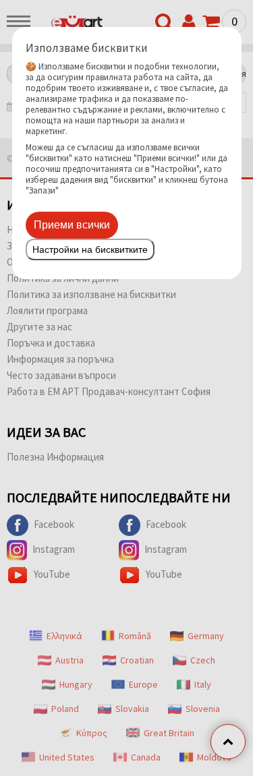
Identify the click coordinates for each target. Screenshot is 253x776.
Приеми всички (72, 225)
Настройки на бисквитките (90, 249)
